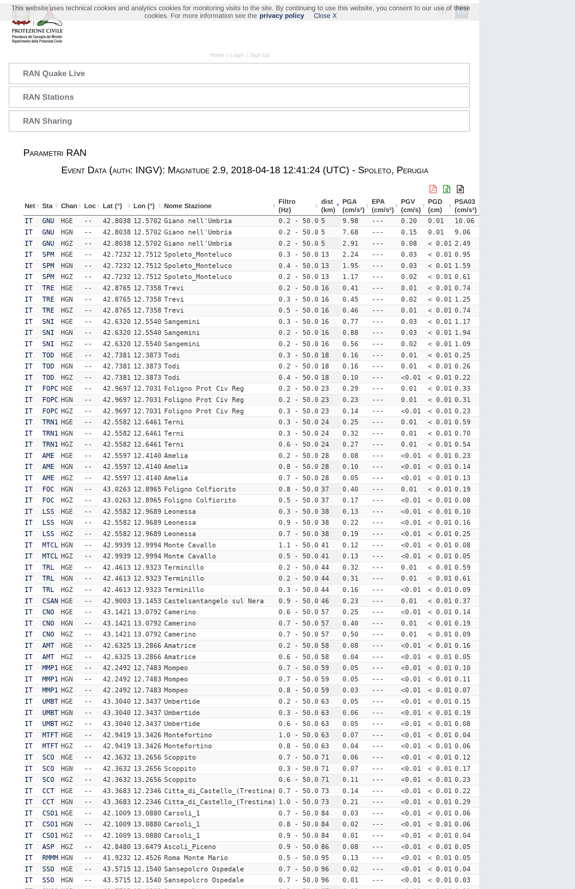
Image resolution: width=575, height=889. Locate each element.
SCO (48, 757)
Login (237, 55)
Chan (69, 206)
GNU (48, 221)
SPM (48, 254)
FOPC (50, 388)
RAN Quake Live (54, 73)
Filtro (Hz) (287, 206)
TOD (48, 355)
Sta (47, 206)
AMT (48, 646)
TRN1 (50, 422)
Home (217, 55)
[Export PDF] (433, 189)
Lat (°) (112, 206)
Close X (325, 15)
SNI (48, 322)
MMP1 (50, 668)
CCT (48, 791)
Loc (90, 206)
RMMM (50, 858)
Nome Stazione (188, 206)
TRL (48, 567)
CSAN (50, 601)
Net (30, 206)
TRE (48, 288)
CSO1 (50, 813)
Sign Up (259, 55)
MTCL (50, 545)
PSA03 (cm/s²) (466, 206)
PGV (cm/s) (411, 206)
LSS (48, 512)
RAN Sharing (47, 120)
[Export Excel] (447, 189)
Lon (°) (144, 206)
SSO (48, 869)
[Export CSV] (460, 189)
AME (48, 456)
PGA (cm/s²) (353, 206)
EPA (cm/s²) (383, 206)
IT (29, 221)
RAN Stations (48, 96)
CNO (48, 612)
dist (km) (328, 206)
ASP (48, 847)
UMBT (50, 701)
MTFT (50, 735)
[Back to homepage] (37, 24)
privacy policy (282, 15)
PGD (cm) (435, 206)
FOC (48, 489)
